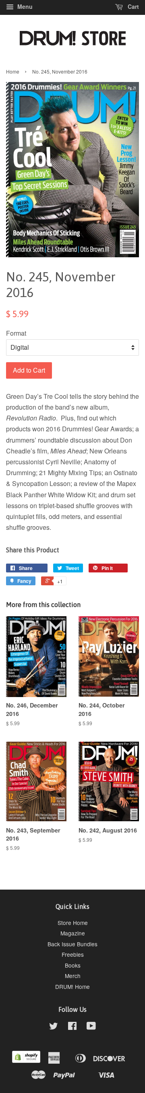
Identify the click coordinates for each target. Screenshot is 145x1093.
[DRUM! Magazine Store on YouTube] (91, 1027)
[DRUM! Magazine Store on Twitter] (53, 1027)
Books (73, 965)
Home (12, 71)
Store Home (73, 923)
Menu (24, 6)
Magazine (72, 933)
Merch (73, 976)
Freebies (73, 954)
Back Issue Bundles (72, 944)
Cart (132, 6)
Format (16, 333)
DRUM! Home (72, 986)
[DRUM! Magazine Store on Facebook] (72, 1027)
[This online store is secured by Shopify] (26, 1060)
